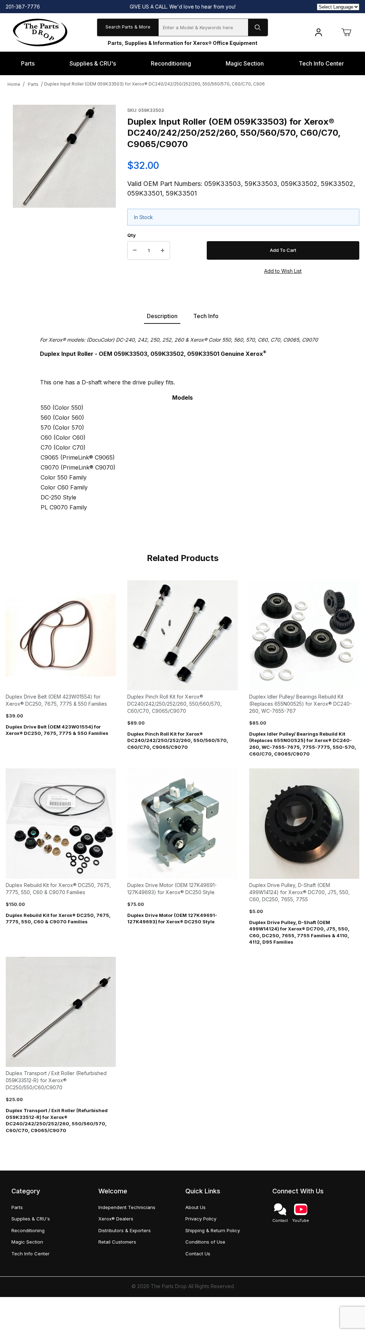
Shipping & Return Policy (212, 1230)
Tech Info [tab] (206, 316)
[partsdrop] (40, 32)
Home (13, 84)
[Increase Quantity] (162, 250)
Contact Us (197, 1253)
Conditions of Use (205, 1242)
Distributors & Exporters (124, 1230)
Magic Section (27, 1242)
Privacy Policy (200, 1219)
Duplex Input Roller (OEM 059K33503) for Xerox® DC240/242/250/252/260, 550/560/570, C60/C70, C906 (154, 84)
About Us (195, 1207)
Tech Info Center (30, 1253)
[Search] (258, 27)
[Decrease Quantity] (135, 250)
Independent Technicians (126, 1207)
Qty (131, 235)
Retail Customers (117, 1242)
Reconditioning (28, 1230)
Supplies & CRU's (30, 1219)
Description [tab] (162, 316)
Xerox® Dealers (115, 1219)
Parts (33, 84)
